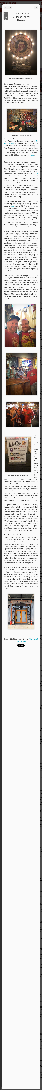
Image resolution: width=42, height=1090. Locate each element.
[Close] (36, 7)
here (32, 155)
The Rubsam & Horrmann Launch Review (21, 17)
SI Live (35, 173)
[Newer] (6, 7)
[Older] (10, 7)
